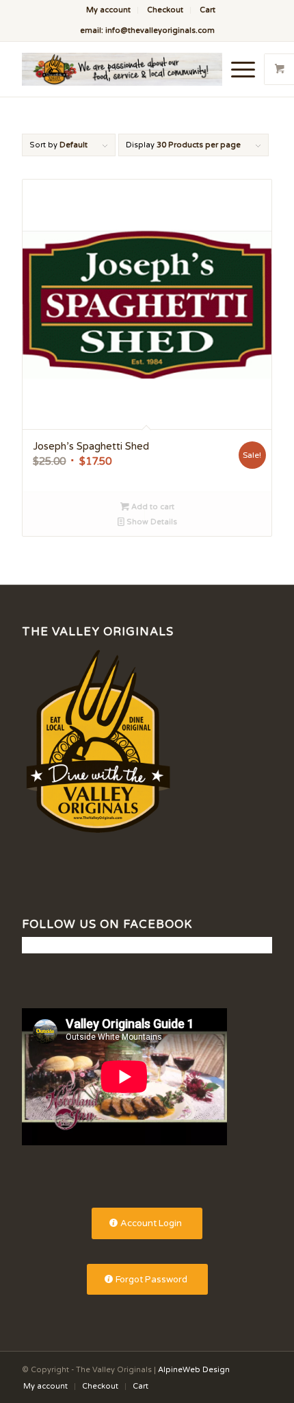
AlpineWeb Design (194, 1369)
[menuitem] (108, 10)
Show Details (150, 521)
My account (108, 9)
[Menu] (236, 69)
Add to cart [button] (151, 506)
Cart (207, 9)
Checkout (165, 9)
